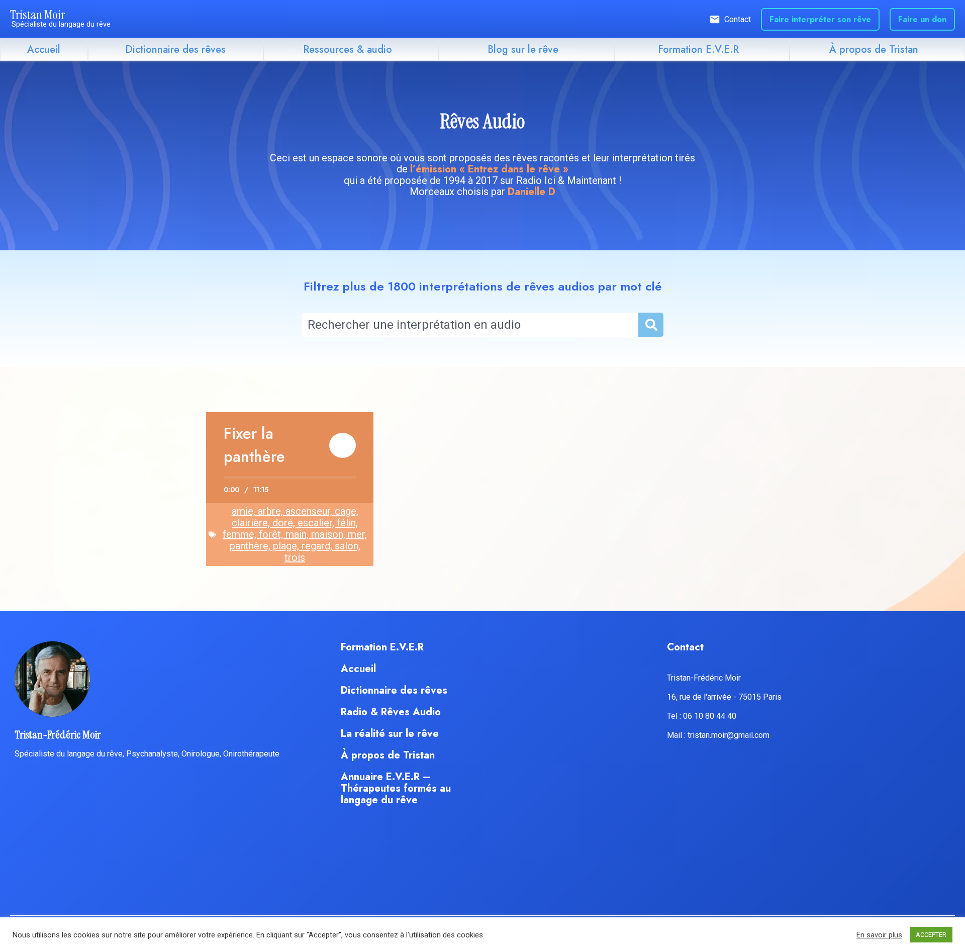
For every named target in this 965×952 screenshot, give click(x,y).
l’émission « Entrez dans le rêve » (489, 169)
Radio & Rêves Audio (391, 712)
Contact (737, 19)
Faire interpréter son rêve (820, 19)
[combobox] (470, 325)
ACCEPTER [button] (931, 934)
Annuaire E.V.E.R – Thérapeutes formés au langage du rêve (396, 788)
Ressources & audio (347, 49)
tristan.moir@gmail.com (728, 735)
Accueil (43, 49)
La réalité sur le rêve (390, 733)
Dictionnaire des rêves (175, 49)
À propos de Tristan (873, 49)
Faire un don (922, 19)
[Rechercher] (650, 325)
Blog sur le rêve (523, 49)
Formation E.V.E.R (698, 49)
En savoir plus (879, 934)
